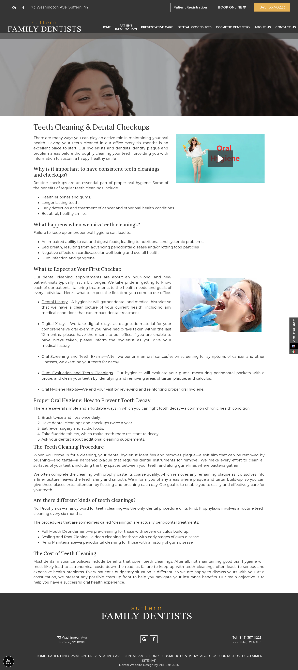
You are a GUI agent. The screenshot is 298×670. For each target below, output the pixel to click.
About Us (263, 27)
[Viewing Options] (8, 661)
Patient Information (67, 656)
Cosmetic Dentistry (233, 27)
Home (106, 27)
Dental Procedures (194, 27)
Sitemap (149, 661)
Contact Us (285, 27)
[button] (220, 158)
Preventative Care (157, 27)
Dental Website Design (136, 665)
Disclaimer (252, 656)
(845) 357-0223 (250, 637)
